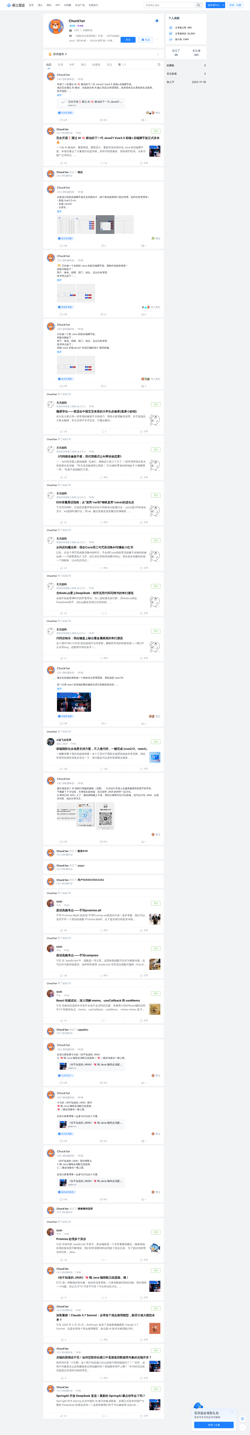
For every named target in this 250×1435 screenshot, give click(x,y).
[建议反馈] (242, 1418)
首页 (31, 5)
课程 (49, 5)
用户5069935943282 (91, 879)
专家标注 (93, 5)
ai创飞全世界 (63, 739)
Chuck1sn (63, 74)
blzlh (59, 901)
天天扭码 (61, 402)
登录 (235, 5)
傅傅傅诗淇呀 (85, 1208)
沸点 (40, 5)
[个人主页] (157, 21)
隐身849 (83, 851)
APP (57, 5)
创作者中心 (214, 5)
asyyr (81, 865)
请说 (80, 172)
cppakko (83, 1029)
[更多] (242, 1427)
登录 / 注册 (214, 1424)
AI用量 (67, 5)
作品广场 (80, 5)
